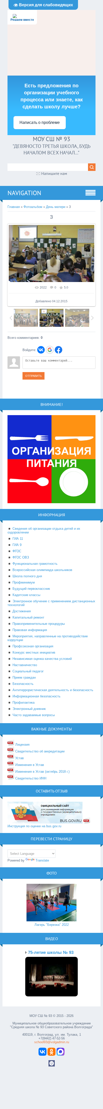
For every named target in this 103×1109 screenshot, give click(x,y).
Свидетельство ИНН (30, 778)
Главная (14, 207)
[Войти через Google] (50, 350)
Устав (19, 758)
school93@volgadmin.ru (51, 1042)
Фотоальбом (33, 207)
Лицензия (22, 744)
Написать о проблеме (40, 122)
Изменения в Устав (29, 765)
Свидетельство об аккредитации (39, 751)
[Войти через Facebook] (58, 350)
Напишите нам (54, 173)
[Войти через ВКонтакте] (41, 350)
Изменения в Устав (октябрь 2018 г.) (42, 771)
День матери (55, 207)
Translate (42, 860)
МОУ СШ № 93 (51, 139)
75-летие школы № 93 (51, 952)
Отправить (33, 375)
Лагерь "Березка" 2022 (51, 925)
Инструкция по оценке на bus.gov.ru (34, 826)
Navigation (24, 193)
